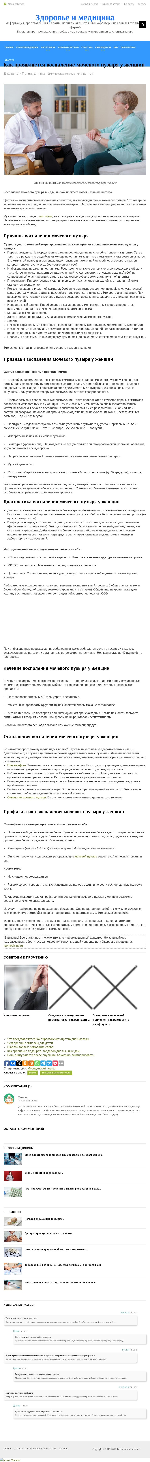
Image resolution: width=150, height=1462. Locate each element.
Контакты (129, 3)
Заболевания (48, 47)
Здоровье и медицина (75, 17)
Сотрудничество (89, 3)
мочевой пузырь (86, 856)
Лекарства (87, 47)
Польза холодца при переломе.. (44, 1218)
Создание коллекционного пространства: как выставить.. (69, 1017)
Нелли (16, 1331)
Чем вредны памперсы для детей (30, 1043)
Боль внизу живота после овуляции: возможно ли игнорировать (50, 1055)
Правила (63, 1448)
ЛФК (116, 47)
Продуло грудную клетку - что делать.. (49, 1233)
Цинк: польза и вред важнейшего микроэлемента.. (56, 1249)
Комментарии (34, 1448)
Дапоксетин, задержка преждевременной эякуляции (38, 1411)
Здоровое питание (68, 47)
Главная (9, 47)
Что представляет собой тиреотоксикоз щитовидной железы (48, 1039)
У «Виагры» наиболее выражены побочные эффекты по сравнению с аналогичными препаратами (50, 1355)
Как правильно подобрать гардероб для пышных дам (43, 1051)
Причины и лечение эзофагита (19, 1393)
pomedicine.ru (13, 945)
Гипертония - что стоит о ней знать (21, 1318)
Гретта (16, 1368)
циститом (45, 216)
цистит (32, 1073)
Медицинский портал (42, 1068)
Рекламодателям (111, 3)
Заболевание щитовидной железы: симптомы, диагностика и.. (63, 1264)
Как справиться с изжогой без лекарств (33, 1337)
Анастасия (124, 1386)
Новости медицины (27, 47)
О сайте (142, 3)
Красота (9, 60)
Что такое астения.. (17, 1015)
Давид (16, 1405)
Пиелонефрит (16, 765)
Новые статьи (50, 1448)
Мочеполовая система (63, 73)
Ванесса (125, 1312)
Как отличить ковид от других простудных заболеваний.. (60, 1282)
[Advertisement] (75, 621)
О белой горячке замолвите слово (30, 1047)
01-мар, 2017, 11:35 (34, 73)
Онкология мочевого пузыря (26, 797)
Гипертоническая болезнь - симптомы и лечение (37, 1374)
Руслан (125, 1349)
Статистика (19, 1448)
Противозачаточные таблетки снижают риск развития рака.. (63, 1188)
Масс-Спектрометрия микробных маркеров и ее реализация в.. (64, 1154)
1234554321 (12, 73)
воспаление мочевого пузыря (56, 1073)
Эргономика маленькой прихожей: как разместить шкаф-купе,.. (111, 1019)
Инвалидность (103, 47)
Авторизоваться (16, 3)
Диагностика (128, 47)
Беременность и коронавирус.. (44, 1172)
